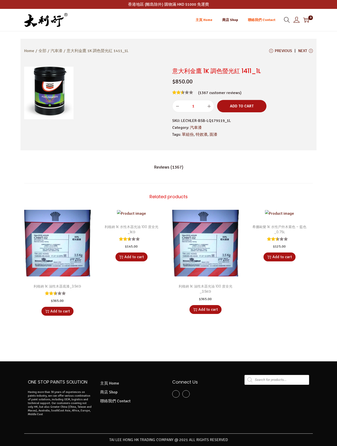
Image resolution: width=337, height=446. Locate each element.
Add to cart (242, 106)
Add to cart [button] (60, 311)
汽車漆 (56, 50)
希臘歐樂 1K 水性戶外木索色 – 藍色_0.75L (279, 229)
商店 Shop (108, 392)
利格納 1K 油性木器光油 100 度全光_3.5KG (205, 289)
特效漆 (201, 134)
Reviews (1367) (168, 167)
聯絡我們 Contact (115, 401)
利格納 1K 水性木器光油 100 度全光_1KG (131, 229)
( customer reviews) (220, 92)
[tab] (168, 167)
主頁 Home (109, 383)
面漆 (213, 134)
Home (29, 50)
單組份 (188, 134)
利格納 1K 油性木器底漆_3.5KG (57, 286)
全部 (42, 50)
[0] (306, 20)
